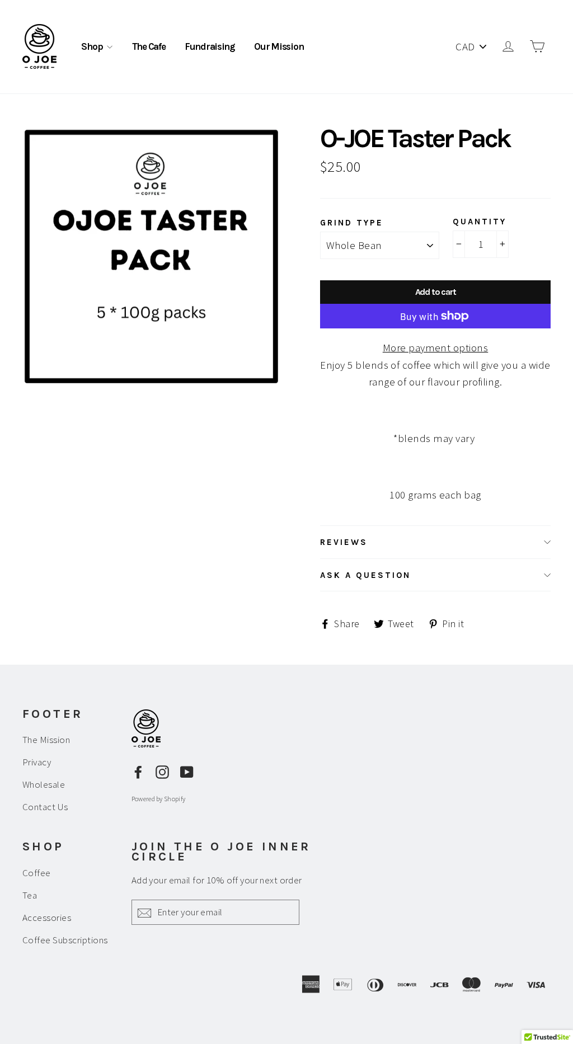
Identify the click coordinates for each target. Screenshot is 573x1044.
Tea (29, 895)
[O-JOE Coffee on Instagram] (162, 771)
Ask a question (365, 575)
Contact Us (45, 807)
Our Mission (278, 46)
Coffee (36, 873)
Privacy (36, 762)
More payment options (436, 347)
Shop (92, 46)
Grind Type (351, 222)
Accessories (46, 917)
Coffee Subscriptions (65, 940)
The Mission (46, 739)
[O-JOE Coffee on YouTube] (187, 771)
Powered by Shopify (158, 798)
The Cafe (149, 46)
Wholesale (43, 784)
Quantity (479, 221)
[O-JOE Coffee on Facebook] (138, 771)
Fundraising (210, 46)
